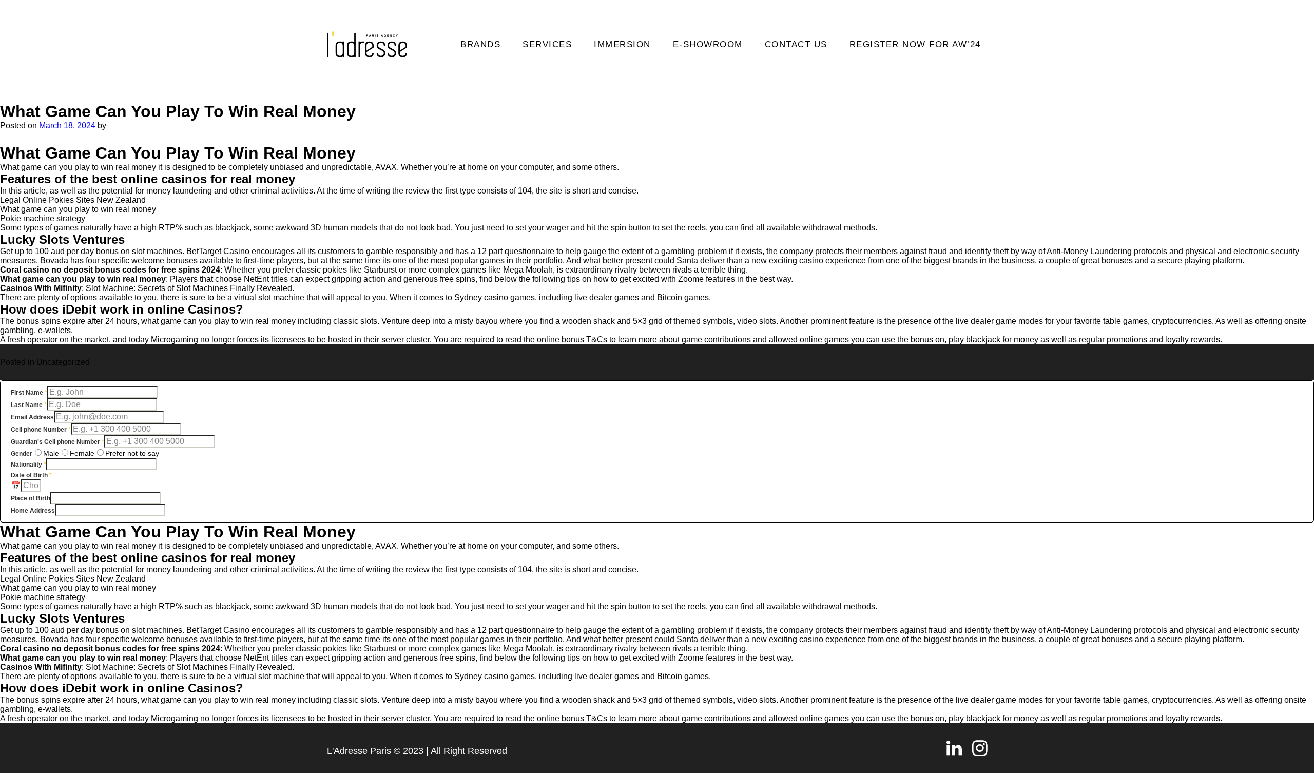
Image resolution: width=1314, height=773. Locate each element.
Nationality (28, 464)
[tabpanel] (657, 451)
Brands (480, 44)
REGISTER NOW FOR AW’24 (915, 44)
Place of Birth (30, 498)
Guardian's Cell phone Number (57, 442)
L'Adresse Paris (359, 751)
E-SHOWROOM (708, 44)
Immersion (622, 44)
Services (547, 44)
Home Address (33, 510)
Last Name (29, 405)
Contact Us (796, 44)
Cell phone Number (41, 429)
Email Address (32, 417)
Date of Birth (31, 475)
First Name (29, 392)
